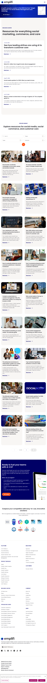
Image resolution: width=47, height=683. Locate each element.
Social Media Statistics (6, 621)
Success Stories (29, 568)
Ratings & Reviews (5, 578)
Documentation (29, 613)
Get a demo (6, 494)
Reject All (42, 680)
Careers (27, 597)
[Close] (45, 676)
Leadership (28, 595)
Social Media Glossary (6, 597)
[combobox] (35, 136)
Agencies (28, 548)
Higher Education (29, 552)
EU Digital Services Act (31, 623)
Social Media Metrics (5, 619)
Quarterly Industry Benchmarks (8, 595)
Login (27, 617)
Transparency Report (30, 625)
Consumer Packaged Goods (32, 550)
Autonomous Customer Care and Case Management (9, 557)
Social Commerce (5, 552)
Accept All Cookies (33, 680)
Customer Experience (6, 607)
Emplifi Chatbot (4, 582)
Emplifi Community (5, 580)
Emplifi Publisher (4, 570)
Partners (28, 601)
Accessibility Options (30, 621)
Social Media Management (7, 617)
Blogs (2, 593)
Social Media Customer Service (8, 613)
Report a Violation (5, 666)
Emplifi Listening (4, 572)
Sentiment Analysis (5, 609)
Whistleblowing (4, 668)
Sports (27, 560)
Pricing (27, 593)
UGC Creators (4, 625)
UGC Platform (4, 583)
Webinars (3, 599)
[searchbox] (35, 135)
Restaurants (28, 556)
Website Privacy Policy (6, 661)
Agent (2, 564)
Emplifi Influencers (5, 576)
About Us (28, 591)
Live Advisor (3, 574)
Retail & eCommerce (30, 558)
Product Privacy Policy (6, 663)
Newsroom (28, 599)
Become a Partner (30, 603)
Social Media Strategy (6, 623)
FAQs (2, 601)
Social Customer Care (6, 554)
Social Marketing (4, 550)
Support (27, 615)
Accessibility (28, 619)
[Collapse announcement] (45, 5)
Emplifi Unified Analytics (6, 566)
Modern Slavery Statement (7, 670)
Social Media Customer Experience (8, 611)
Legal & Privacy (29, 605)
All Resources (4, 591)
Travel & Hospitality (30, 562)
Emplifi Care (3, 568)
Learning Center (29, 611)
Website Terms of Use (6, 665)
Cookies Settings (5, 680)
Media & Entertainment (31, 554)
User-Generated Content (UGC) (8, 627)
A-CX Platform (4, 548)
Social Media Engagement (6, 615)
